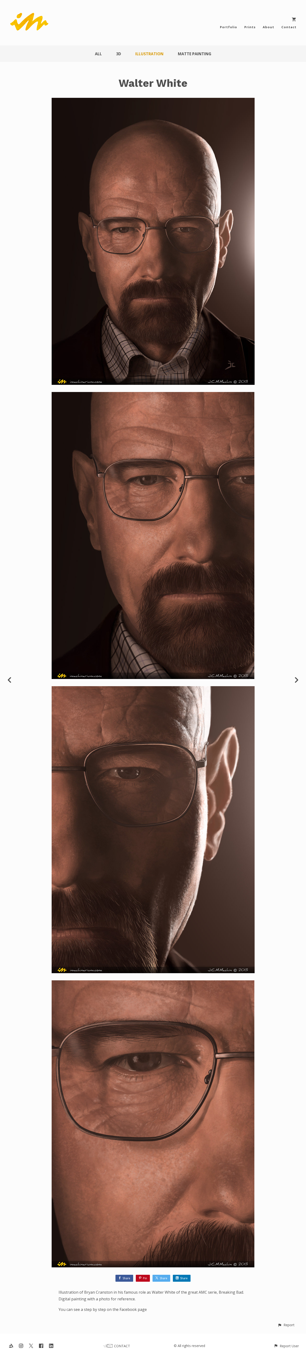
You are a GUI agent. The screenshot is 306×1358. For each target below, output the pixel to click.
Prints (250, 27)
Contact (288, 27)
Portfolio (228, 27)
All (98, 53)
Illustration (149, 53)
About (268, 27)
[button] (286, 1325)
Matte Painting (194, 53)
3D (118, 53)
